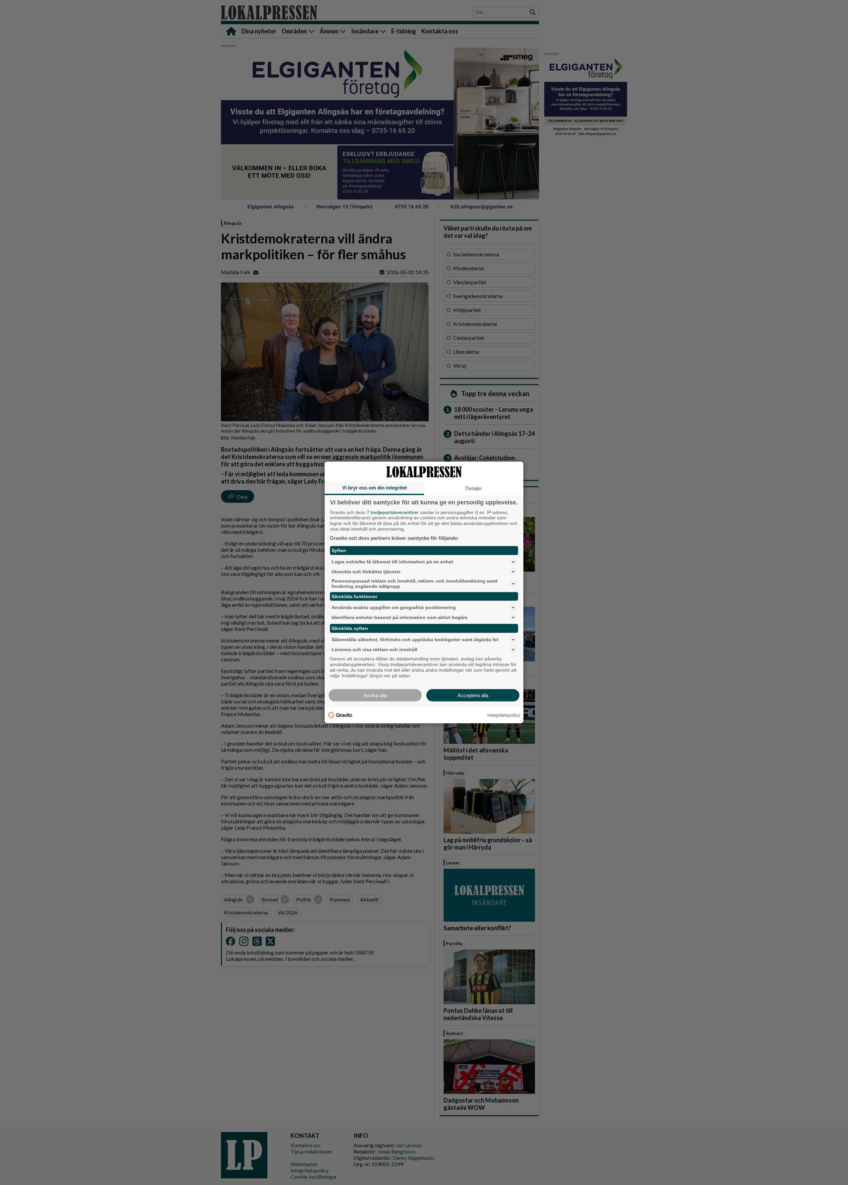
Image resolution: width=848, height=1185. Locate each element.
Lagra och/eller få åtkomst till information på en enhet (392, 561)
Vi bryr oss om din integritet (374, 487)
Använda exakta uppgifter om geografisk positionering (394, 607)
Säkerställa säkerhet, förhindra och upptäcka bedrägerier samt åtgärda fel (415, 639)
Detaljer (473, 488)
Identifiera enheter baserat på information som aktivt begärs (399, 617)
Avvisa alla (375, 695)
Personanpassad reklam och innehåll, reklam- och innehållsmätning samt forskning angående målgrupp (415, 583)
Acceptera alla (472, 695)
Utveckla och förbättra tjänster (366, 571)
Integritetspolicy (503, 715)
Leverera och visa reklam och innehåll (374, 649)
